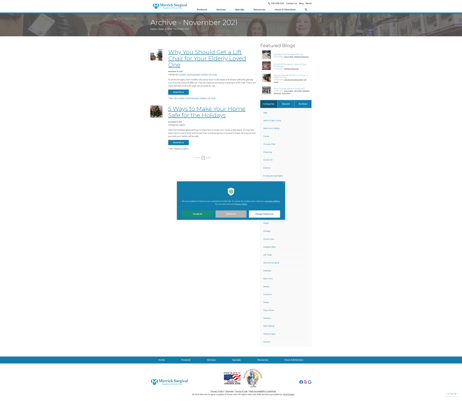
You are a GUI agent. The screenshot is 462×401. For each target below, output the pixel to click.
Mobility (267, 271)
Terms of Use (241, 391)
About (308, 3)
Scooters (286, 93)
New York (268, 279)
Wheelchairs (269, 334)
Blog (301, 3)
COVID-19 (267, 160)
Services (221, 9)
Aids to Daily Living (272, 120)
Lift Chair (213, 74)
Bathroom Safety (271, 128)
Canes (266, 136)
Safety (182, 125)
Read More (178, 92)
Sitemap (229, 391)
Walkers (267, 318)
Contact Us (291, 3)
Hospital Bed (269, 247)
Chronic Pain (269, 144)
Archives (303, 104)
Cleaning (267, 152)
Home (153, 29)
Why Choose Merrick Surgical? (289, 89)
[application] (231, 200)
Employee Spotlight (273, 176)
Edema (266, 168)
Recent (285, 104)
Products (202, 9)
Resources (259, 9)
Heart (266, 223)
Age (265, 112)
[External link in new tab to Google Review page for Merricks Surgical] (310, 382)
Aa (448, 394)
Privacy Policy (217, 391)
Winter (266, 342)
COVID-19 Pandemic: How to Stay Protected (290, 65)
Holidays (178, 148)
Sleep (266, 302)
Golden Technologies (189, 74)
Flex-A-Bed (288, 57)
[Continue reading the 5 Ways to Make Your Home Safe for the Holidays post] (156, 112)
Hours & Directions (285, 9)
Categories (268, 104)
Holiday (204, 74)
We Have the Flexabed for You (288, 54)
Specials (239, 9)
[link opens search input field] (306, 10)
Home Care (268, 239)
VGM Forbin (288, 394)
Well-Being (268, 326)
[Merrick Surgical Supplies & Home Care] (169, 6)
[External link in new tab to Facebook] (301, 382)
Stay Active (268, 310)
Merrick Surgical (301, 57)
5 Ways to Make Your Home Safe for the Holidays (206, 112)
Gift (175, 98)
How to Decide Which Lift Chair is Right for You (291, 76)
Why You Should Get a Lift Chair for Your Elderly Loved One (207, 58)
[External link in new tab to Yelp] (305, 382)
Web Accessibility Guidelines (262, 391)
